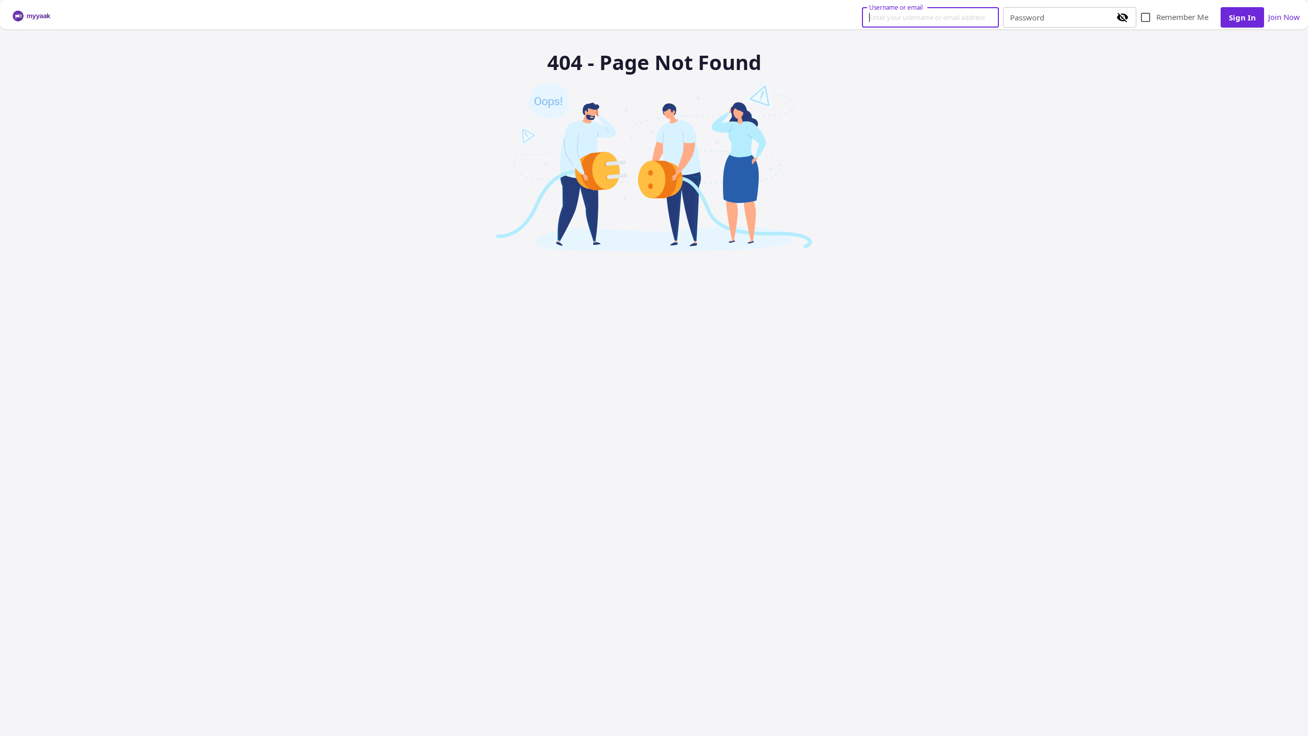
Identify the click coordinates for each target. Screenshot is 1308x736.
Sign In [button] (1242, 17)
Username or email (896, 7)
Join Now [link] (1284, 17)
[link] (31, 16)
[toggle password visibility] (1122, 17)
